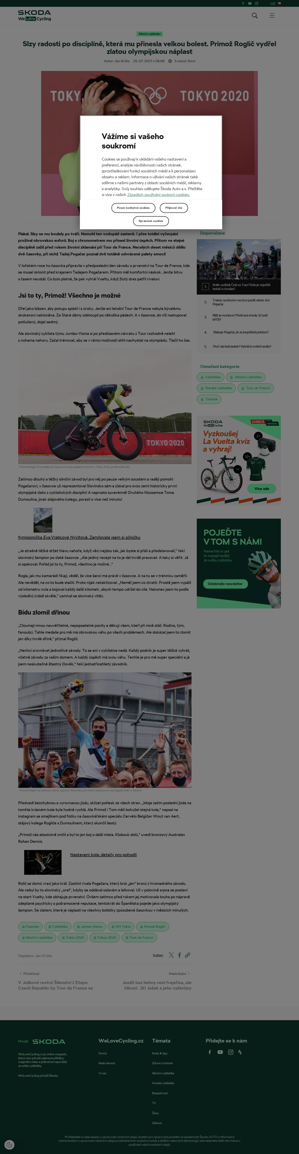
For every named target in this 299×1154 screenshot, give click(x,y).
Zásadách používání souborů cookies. (158, 194)
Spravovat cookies (151, 221)
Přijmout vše (173, 207)
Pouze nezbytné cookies (133, 207)
